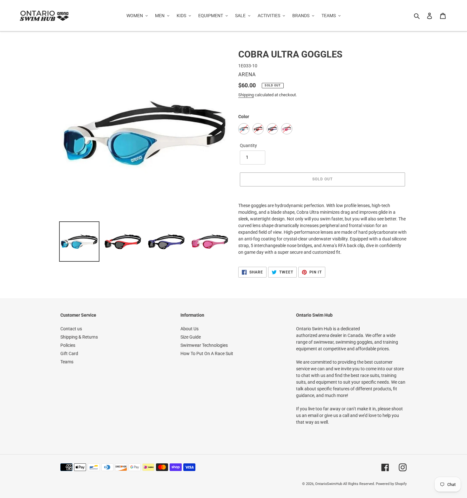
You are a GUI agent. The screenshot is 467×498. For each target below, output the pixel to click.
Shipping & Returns (79, 337)
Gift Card (69, 353)
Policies (67, 345)
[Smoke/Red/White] (258, 128)
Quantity (248, 145)
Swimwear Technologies (204, 345)
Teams (66, 361)
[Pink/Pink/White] (286, 128)
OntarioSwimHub (328, 484)
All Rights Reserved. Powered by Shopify (375, 484)
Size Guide (190, 337)
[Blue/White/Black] (243, 128)
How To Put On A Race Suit (206, 353)
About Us (189, 328)
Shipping (246, 94)
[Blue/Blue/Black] (272, 128)
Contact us (71, 328)
